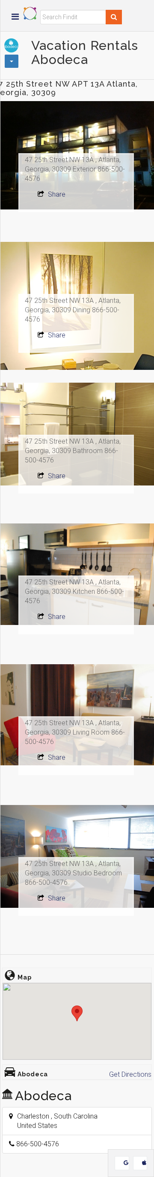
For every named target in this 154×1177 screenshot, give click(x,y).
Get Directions (130, 1074)
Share (55, 194)
